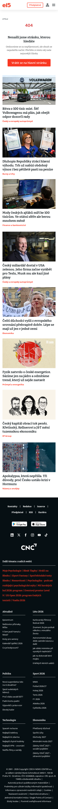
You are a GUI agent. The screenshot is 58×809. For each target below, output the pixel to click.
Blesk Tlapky (30, 570)
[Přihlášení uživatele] (47, 5)
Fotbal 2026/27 (39, 686)
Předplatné (17, 512)
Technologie (9, 720)
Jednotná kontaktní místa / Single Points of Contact (28, 797)
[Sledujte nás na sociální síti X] (18, 535)
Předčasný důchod (41, 728)
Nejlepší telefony (10, 732)
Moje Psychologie (11, 570)
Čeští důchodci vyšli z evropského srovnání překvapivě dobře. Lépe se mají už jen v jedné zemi (28, 325)
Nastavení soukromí (18, 793)
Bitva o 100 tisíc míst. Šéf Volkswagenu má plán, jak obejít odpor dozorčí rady (26, 113)
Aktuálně (7, 611)
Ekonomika (39, 720)
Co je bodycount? (10, 647)
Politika (6, 673)
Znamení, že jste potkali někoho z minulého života (43, 630)
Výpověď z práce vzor (12, 705)
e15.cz (5, 18)
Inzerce (41, 506)
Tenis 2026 (37, 694)
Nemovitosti (19, 580)
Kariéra (42, 512)
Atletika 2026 (39, 703)
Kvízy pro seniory (10, 639)
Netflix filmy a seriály (12, 750)
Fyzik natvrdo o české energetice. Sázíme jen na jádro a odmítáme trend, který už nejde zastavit (26, 376)
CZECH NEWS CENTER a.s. (40, 769)
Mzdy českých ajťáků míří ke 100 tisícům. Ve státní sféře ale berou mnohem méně (26, 217)
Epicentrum (7, 619)
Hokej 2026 (38, 690)
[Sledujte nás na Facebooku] (25, 535)
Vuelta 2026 (18, 600)
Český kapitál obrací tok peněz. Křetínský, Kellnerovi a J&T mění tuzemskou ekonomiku (26, 427)
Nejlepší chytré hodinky (13, 741)
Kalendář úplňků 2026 (12, 643)
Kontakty (12, 506)
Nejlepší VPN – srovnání (13, 745)
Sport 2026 (39, 673)
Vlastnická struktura (38, 793)
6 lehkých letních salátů (43, 663)
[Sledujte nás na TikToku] (46, 535)
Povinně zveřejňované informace (36, 801)
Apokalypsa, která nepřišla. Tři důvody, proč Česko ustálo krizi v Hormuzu (26, 480)
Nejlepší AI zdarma (10, 737)
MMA (35, 681)
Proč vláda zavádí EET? (12, 696)
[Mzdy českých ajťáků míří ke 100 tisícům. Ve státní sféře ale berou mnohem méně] (29, 194)
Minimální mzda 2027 (42, 741)
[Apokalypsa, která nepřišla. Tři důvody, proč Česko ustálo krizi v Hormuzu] (29, 457)
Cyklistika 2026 (39, 707)
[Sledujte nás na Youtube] (39, 535)
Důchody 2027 (39, 737)
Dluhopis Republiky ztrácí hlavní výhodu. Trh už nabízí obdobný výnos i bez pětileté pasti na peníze (27, 165)
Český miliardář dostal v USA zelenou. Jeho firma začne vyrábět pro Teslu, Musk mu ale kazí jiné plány (27, 271)
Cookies (47, 790)
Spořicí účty (38, 732)
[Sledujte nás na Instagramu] (32, 535)
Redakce (27, 506)
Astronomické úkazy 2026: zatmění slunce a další (43, 640)
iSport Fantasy (20, 575)
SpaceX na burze (10, 728)
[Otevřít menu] (54, 5)
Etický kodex (13, 801)
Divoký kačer (8, 709)
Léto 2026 (38, 611)
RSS (31, 512)
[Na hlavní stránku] (6, 4)
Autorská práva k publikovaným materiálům (28, 782)
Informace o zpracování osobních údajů (23, 790)
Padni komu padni (10, 701)
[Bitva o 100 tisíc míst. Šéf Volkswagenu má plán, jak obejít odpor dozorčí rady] (29, 90)
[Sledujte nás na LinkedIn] (12, 535)
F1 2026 (36, 699)
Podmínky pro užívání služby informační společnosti (28, 786)
